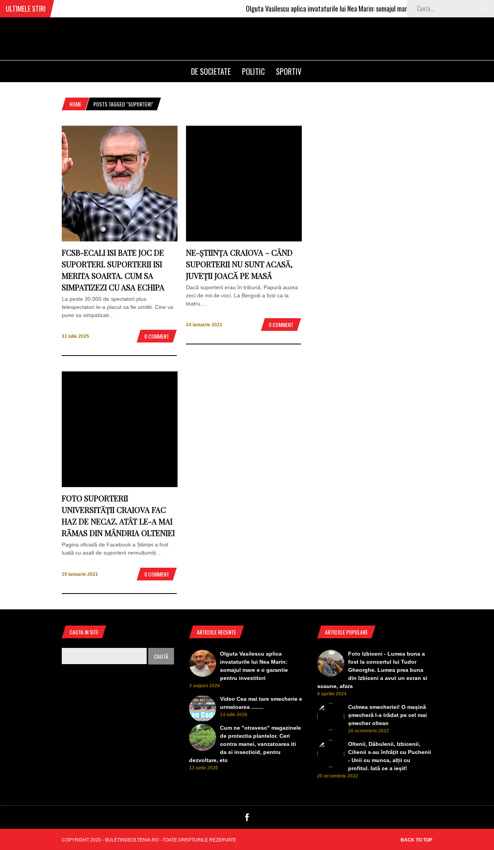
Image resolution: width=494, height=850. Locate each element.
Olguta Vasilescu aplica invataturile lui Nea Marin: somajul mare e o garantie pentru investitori (355, 8)
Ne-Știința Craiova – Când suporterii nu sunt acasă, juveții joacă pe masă (239, 264)
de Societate (211, 71)
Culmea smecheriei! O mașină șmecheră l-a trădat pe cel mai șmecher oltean (387, 715)
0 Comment (156, 336)
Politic (253, 71)
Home (75, 104)
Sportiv (288, 71)
